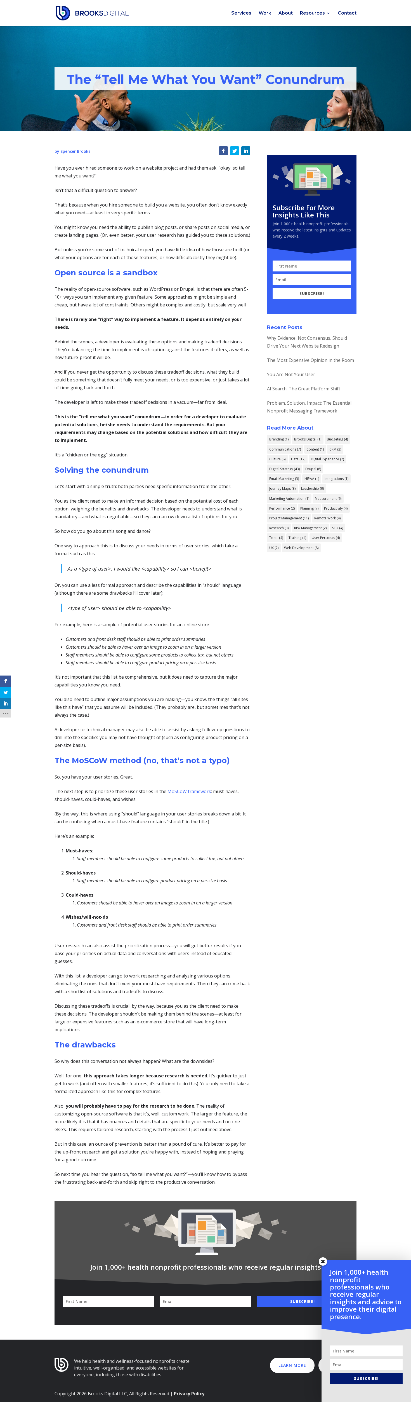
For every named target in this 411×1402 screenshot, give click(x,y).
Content (315, 449)
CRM (335, 449)
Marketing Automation (289, 498)
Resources (312, 13)
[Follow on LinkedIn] (245, 150)
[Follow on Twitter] (234, 150)
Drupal (313, 468)
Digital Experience (327, 459)
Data (298, 459)
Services (241, 13)
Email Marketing (284, 478)
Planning (309, 508)
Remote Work (327, 518)
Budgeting (337, 439)
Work (265, 13)
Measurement (328, 498)
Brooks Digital (307, 439)
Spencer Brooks (75, 151)
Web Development (301, 547)
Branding (279, 439)
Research (279, 528)
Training (297, 537)
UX (273, 547)
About (285, 13)
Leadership (312, 488)
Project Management (289, 518)
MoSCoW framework (189, 791)
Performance (282, 508)
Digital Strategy (284, 468)
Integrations (336, 478)
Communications (285, 449)
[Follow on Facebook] (223, 150)
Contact (347, 13)
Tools (276, 537)
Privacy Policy (189, 1394)
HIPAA (311, 478)
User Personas (326, 537)
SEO (337, 528)
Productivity (336, 508)
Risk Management (310, 528)
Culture (277, 459)
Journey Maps (282, 488)
